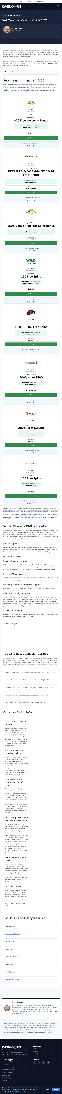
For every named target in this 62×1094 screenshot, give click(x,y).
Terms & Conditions (7, 1061)
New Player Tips (10, 972)
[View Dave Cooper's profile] (7, 29)
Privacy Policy (6, 1064)
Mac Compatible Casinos (12, 934)
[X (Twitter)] (39, 1062)
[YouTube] (48, 1062)
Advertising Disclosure (8, 1069)
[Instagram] (43, 1062)
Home (4, 15)
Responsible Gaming (8, 1067)
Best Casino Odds (10, 926)
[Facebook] (34, 1062)
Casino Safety (9, 949)
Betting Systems (10, 941)
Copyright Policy (6, 1078)
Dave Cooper (17, 1002)
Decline (47, 1089)
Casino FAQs (9, 964)
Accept (56, 1089)
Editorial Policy (32, 1)
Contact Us (36, 1054)
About (20, 1)
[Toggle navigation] (58, 6)
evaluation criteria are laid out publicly (14, 90)
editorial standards (23, 510)
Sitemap (4, 1080)
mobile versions (42, 577)
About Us (35, 1051)
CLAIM (32, 138)
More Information (30, 111)
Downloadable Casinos (12, 979)
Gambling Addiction (7, 1072)
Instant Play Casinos (11, 956)
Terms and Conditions (10, 511)
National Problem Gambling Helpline (37, 517)
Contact (25, 1)
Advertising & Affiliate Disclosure (18, 514)
